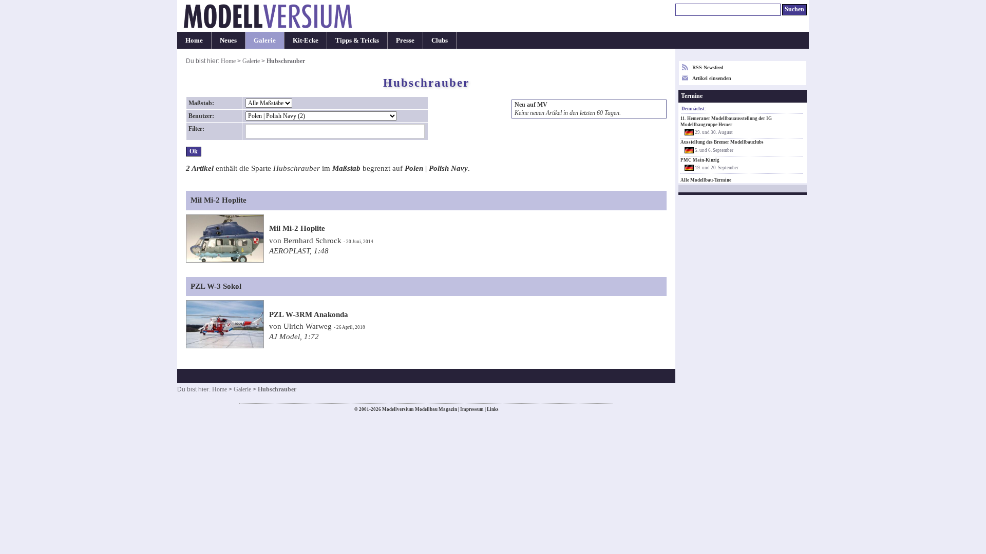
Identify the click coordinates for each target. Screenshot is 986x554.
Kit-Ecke (305, 40)
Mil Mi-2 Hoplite (297, 228)
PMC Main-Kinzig (699, 160)
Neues (228, 40)
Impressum (472, 409)
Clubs (439, 40)
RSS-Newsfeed (708, 67)
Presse (405, 40)
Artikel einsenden (711, 78)
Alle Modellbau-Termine (705, 180)
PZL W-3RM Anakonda (308, 314)
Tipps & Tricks (357, 40)
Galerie (265, 40)
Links (493, 409)
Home (194, 40)
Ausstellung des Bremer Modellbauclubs (722, 142)
